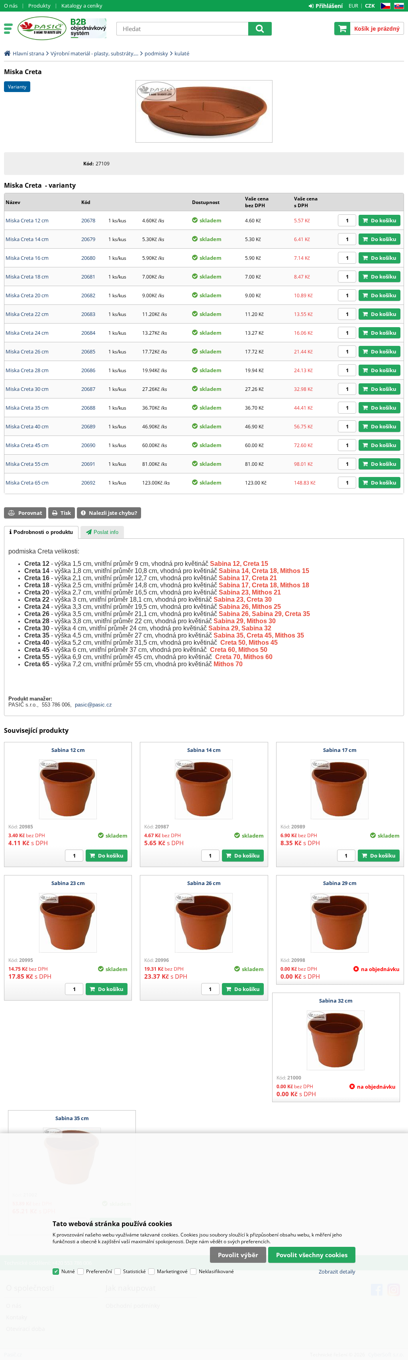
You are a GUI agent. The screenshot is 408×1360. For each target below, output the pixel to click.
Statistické (134, 1271)
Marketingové (172, 1271)
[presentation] (41, 532)
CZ (384, 6)
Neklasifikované (216, 1271)
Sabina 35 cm (72, 1118)
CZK (370, 5)
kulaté (182, 53)
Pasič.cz (42, 28)
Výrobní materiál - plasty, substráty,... (94, 53)
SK (397, 6)
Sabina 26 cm (204, 883)
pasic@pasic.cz (93, 705)
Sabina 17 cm (340, 750)
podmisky (156, 53)
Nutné (68, 1271)
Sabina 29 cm (340, 883)
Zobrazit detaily (337, 1271)
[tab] (41, 532)
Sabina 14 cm (204, 750)
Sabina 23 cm (68, 883)
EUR (353, 5)
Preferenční (99, 1271)
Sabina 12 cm (68, 750)
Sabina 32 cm (336, 1000)
